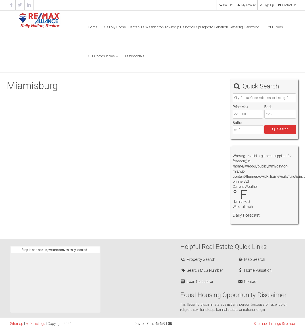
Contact (250, 281)
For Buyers (274, 27)
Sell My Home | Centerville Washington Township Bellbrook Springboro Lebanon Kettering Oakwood (181, 27)
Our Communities (102, 56)
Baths (237, 123)
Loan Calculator (199, 281)
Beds (268, 107)
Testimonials (134, 56)
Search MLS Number (204, 270)
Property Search (200, 259)
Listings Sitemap (282, 324)
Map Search (254, 259)
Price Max (240, 107)
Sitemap (16, 324)
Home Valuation (257, 270)
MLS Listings (35, 324)
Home (93, 27)
